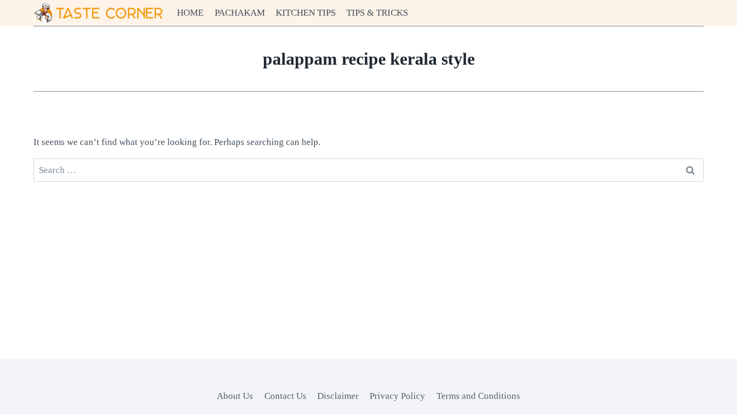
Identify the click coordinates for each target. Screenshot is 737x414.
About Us (235, 396)
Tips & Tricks (377, 13)
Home (190, 13)
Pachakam (240, 13)
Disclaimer (338, 396)
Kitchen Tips (306, 13)
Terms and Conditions (478, 396)
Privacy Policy (397, 396)
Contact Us (285, 396)
